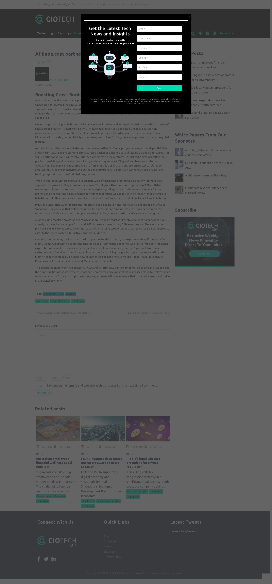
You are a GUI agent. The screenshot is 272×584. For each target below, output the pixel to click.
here (143, 104)
